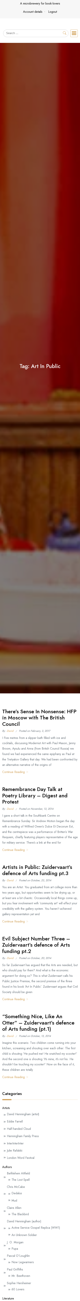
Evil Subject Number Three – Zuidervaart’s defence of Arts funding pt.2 (36, 945)
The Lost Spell (21, 1180)
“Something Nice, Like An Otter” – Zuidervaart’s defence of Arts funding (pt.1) (38, 1023)
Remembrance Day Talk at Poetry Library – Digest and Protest (35, 795)
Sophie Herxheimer (19, 1283)
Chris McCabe (16, 1187)
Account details (32, 12)
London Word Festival (20, 1158)
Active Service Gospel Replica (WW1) (36, 1228)
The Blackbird (20, 1214)
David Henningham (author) (24, 1221)
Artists (6, 1108)
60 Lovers (18, 1289)
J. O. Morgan (15, 1242)
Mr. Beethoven (21, 1276)
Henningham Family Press (23, 1136)
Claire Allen (14, 1208)
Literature (8, 1298)
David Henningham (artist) (23, 1114)
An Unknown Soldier (24, 1235)
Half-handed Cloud (19, 1129)
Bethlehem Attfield (18, 1173)
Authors (7, 1167)
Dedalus (17, 1193)
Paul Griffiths (15, 1269)
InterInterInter (15, 1143)
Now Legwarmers (23, 1262)
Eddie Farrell (15, 1121)
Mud (14, 1200)
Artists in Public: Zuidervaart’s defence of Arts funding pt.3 (37, 870)
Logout (52, 12)
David (10, 731)
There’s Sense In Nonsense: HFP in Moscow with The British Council (39, 718)
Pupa (15, 1248)
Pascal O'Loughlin (18, 1256)
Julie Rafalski (14, 1150)
